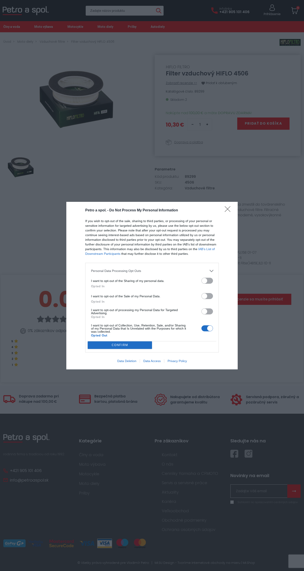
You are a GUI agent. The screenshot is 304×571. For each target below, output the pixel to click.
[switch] (207, 281)
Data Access (152, 361)
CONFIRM (120, 345)
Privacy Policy (177, 361)
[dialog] (152, 285)
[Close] (229, 210)
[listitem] (152, 271)
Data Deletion (126, 361)
